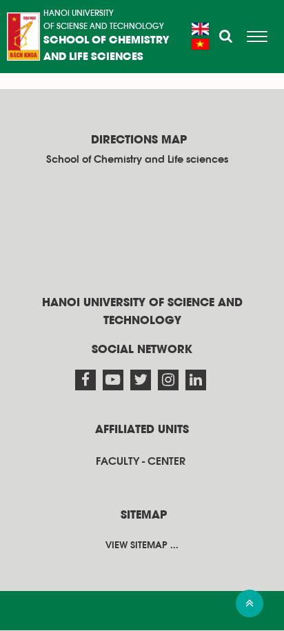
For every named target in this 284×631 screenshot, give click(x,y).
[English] (200, 29)
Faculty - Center (140, 461)
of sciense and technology (103, 26)
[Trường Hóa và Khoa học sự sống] (23, 36)
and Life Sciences (93, 57)
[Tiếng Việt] (200, 44)
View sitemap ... (142, 545)
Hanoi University (78, 13)
